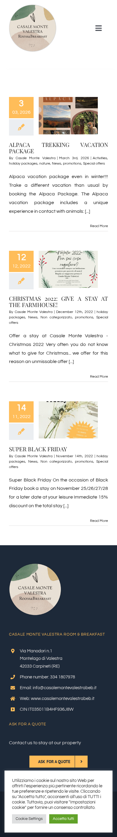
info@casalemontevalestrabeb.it (65, 688)
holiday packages (23, 163)
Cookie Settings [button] (29, 819)
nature (44, 163)
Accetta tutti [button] (63, 819)
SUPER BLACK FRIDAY (38, 449)
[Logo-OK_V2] (32, 6)
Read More (99, 226)
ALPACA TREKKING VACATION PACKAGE (58, 148)
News (56, 163)
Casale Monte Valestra (35, 158)
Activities (100, 158)
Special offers (94, 163)
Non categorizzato (56, 317)
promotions (72, 163)
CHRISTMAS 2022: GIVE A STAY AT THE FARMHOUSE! (58, 301)
